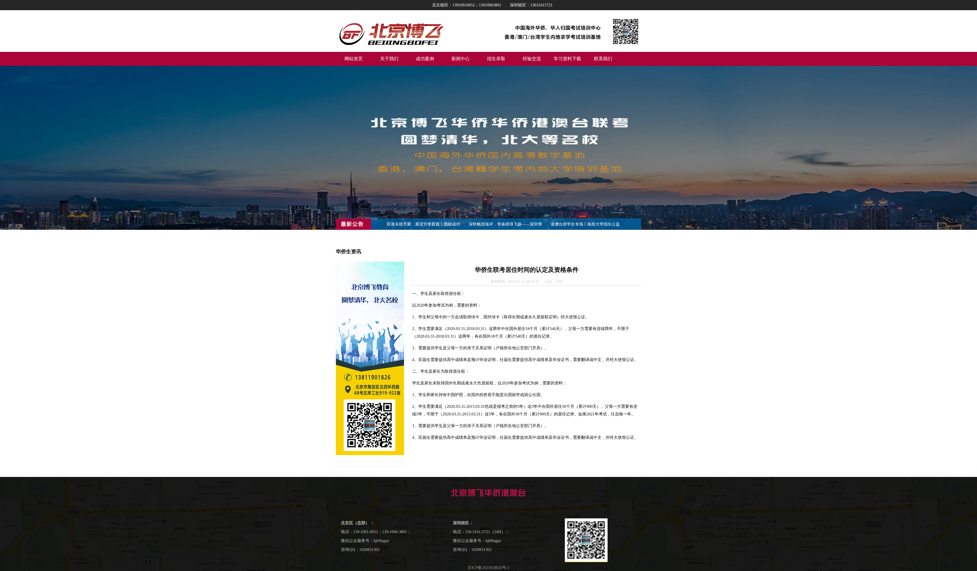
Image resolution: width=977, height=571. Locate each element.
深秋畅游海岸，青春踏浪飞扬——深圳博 (505, 224)
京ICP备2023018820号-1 (488, 567)
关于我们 (389, 58)
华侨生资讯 (348, 251)
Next (968, 148)
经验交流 (532, 58)
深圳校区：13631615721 (531, 5)
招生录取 (496, 58)
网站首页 (353, 58)
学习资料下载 (567, 58)
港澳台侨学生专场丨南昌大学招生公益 (585, 224)
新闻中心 (460, 58)
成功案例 (425, 58)
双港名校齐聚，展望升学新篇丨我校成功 (423, 224)
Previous (9, 148)
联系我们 (603, 58)
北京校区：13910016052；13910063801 (466, 5)
